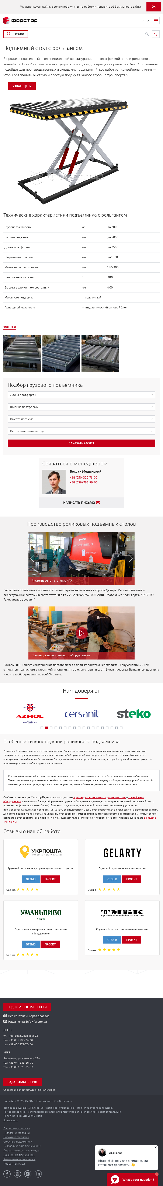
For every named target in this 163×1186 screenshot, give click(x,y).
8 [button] (74, 728)
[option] (81, 354)
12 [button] (93, 728)
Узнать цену (22, 86)
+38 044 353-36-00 (21, 1062)
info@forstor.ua (36, 1022)
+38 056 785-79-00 (21, 1040)
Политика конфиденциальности (22, 1115)
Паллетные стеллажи (16, 1128)
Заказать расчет (81, 443)
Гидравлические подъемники (22, 1146)
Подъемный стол (14, 1163)
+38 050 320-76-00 (21, 1067)
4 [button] (56, 728)
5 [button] (60, 728)
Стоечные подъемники (17, 1141)
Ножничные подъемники (19, 1155)
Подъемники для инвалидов (21, 1150)
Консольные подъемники (19, 1159)
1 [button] (42, 728)
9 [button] (79, 728)
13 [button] (98, 728)
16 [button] (112, 728)
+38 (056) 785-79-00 (83, 482)
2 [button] (46, 728)
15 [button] (107, 728)
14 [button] (102, 728)
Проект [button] (50, 879)
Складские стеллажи (16, 1133)
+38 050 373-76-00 (21, 1044)
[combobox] (81, 394)
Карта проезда (39, 1016)
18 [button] (121, 728)
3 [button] (51, 728)
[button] (30, 558)
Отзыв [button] (31, 879)
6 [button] (65, 728)
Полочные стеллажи (16, 1137)
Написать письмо (79, 503)
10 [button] (84, 728)
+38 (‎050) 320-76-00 (83, 477)
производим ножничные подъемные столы (99, 797)
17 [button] (116, 728)
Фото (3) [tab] (9, 327)
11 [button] (88, 728)
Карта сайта (10, 1120)
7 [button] (70, 728)
